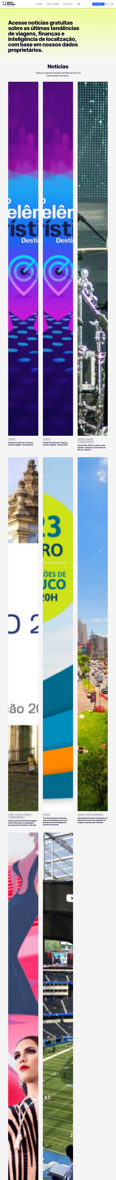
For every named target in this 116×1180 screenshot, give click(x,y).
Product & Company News (94, 814)
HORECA (11, 814)
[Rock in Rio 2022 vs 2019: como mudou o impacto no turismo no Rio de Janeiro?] (93, 259)
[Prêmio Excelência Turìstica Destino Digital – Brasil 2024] (23, 259)
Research (89, 439)
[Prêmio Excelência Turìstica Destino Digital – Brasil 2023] (58, 259)
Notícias (12, 439)
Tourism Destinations (86, 442)
